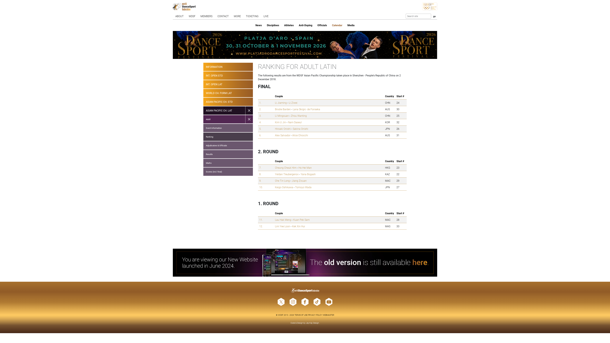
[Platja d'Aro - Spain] (305, 45)
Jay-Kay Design (312, 323)
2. (260, 109)
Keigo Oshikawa (284, 187)
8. (260, 174)
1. (260, 102)
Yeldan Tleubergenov (287, 174)
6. (260, 135)
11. (261, 219)
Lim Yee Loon (282, 226)
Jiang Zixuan (299, 180)
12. (261, 226)
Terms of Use (301, 315)
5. (260, 128)
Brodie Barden (283, 109)
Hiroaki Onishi (283, 128)
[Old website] (305, 263)
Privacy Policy (315, 315)
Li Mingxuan (282, 115)
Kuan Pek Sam (301, 219)
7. (260, 167)
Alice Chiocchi (300, 135)
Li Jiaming (281, 102)
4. (260, 122)
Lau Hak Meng (283, 219)
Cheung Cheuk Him (285, 167)
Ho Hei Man (305, 167)
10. (261, 187)
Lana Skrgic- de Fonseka (306, 109)
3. (260, 115)
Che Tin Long (282, 180)
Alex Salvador (282, 135)
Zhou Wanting (299, 115)
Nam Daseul (295, 122)
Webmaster (328, 315)
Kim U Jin (280, 122)
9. (260, 180)
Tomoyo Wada (303, 187)
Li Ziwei (293, 102)
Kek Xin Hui (298, 226)
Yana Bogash (308, 174)
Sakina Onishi (300, 128)
